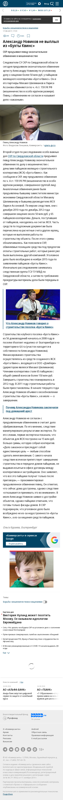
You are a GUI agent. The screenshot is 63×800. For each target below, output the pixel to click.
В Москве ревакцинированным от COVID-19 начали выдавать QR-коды (31, 647)
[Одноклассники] (23, 749)
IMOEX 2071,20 (44, 10)
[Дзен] (17, 749)
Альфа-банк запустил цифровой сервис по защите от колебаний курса (17, 696)
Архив (5, 732)
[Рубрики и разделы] (57, 3)
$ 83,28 (14, 10)
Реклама (7, 738)
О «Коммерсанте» (12, 729)
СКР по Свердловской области (25, 156)
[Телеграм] (5, 749)
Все (22, 682)
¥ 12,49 (32, 10)
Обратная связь (39, 732)
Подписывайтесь (16, 543)
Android (35, 729)
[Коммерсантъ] (5, 3)
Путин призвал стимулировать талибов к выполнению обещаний (30, 634)
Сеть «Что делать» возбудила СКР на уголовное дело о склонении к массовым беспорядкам (31, 628)
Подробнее (8, 794)
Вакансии (7, 741)
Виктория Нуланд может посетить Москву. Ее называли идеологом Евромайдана (26, 618)
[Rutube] (29, 749)
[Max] (35, 749)
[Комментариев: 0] (13, 36)
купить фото (50, 145)
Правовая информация (43, 735)
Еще (4, 652)
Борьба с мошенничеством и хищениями (20, 28)
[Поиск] (52, 3)
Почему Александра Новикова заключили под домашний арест (32, 409)
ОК (56, 19)
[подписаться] (46, 602)
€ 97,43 (23, 10)
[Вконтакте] (11, 749)
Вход (46, 3)
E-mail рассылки (39, 738)
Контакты (7, 735)
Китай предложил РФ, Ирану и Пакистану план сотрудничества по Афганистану (31, 640)
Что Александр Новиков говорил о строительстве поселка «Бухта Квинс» (29, 325)
